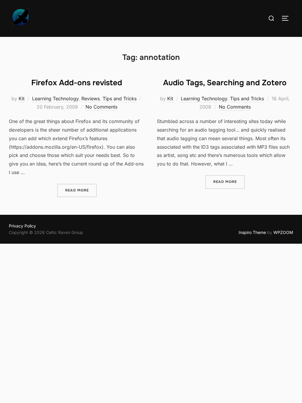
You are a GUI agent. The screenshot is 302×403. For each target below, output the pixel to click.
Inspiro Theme (252, 232)
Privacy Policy (22, 225)
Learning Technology (55, 98)
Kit (21, 98)
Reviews (90, 98)
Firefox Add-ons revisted (76, 83)
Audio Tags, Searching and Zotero (225, 83)
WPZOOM (283, 232)
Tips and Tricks (120, 98)
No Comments (101, 107)
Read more (81, 190)
